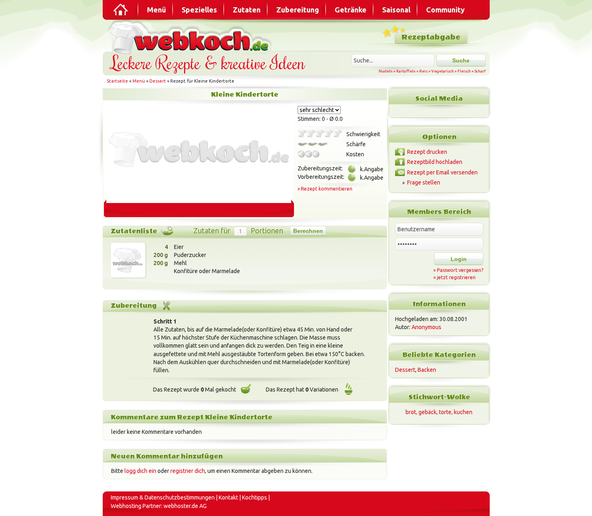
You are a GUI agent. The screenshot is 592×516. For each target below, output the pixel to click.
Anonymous (426, 327)
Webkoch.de (191, 37)
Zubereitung (297, 10)
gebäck (427, 412)
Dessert (157, 81)
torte (445, 412)
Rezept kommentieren (326, 188)
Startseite (117, 81)
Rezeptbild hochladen (434, 162)
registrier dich (187, 471)
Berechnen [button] (308, 231)
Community (445, 10)
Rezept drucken (427, 152)
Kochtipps (254, 497)
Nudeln (386, 71)
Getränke (350, 10)
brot (411, 412)
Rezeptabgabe (431, 37)
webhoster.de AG (185, 506)
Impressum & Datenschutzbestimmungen (163, 497)
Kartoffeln (406, 71)
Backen (427, 370)
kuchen (463, 412)
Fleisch (464, 71)
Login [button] (459, 259)
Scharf (480, 71)
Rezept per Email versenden (442, 172)
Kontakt (228, 497)
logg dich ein (140, 471)
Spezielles (199, 10)
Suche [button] (461, 60)
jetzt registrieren (456, 277)
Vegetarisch (442, 71)
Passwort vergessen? (460, 270)
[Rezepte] (121, 9)
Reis (423, 71)
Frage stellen (423, 182)
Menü (156, 10)
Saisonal (396, 10)
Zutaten (247, 10)
